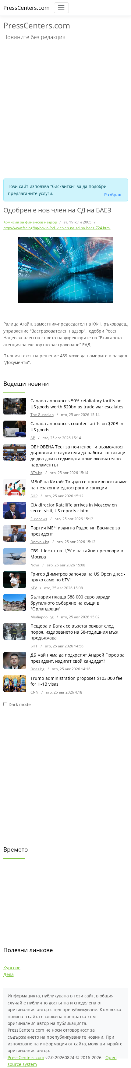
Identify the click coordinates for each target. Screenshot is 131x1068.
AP (32, 437)
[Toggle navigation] (61, 7)
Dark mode (20, 704)
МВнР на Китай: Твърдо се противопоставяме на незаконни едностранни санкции (79, 485)
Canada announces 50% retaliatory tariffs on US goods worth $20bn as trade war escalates (76, 404)
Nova (34, 565)
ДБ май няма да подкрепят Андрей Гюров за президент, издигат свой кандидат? (77, 658)
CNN (34, 692)
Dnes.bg (37, 669)
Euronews (38, 518)
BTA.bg (36, 472)
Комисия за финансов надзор (30, 222)
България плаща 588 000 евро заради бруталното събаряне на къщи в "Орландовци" (70, 603)
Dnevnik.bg (39, 541)
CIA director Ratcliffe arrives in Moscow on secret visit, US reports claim (73, 508)
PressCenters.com (26, 7)
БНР (33, 496)
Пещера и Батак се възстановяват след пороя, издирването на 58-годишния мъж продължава (74, 632)
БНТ (33, 646)
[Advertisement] (65, 108)
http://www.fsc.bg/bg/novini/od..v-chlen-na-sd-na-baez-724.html (57, 227)
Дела (8, 974)
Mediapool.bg (42, 617)
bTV (33, 588)
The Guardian (42, 414)
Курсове (11, 967)
